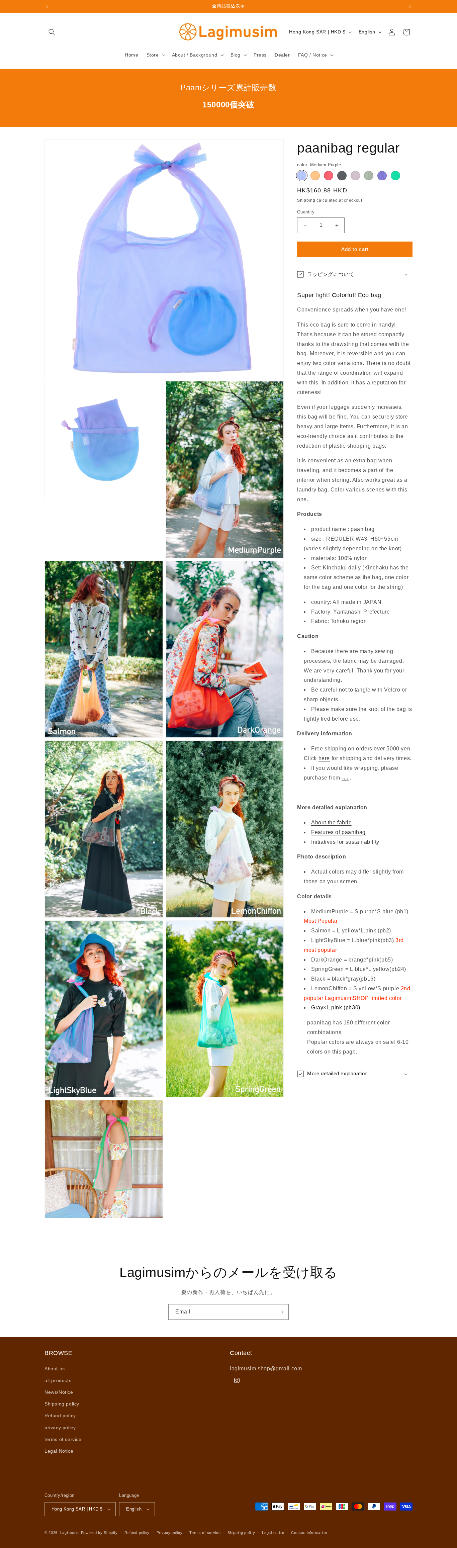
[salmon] (315, 175)
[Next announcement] (410, 6)
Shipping (306, 200)
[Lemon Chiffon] (355, 175)
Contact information (309, 1533)
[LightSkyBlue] (382, 175)
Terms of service (204, 1533)
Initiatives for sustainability (345, 842)
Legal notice (273, 1533)
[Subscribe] (281, 1312)
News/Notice (58, 1392)
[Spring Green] (395, 175)
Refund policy (60, 1415)
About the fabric (331, 822)
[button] (51, 32)
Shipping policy (61, 1403)
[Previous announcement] (46, 6)
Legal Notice (58, 1451)
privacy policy (60, 1427)
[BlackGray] (342, 175)
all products (57, 1380)
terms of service (63, 1439)
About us (54, 1368)
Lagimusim (70, 1533)
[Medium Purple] (301, 175)
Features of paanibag (338, 832)
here (324, 758)
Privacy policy (170, 1533)
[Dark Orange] (328, 175)
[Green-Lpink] (368, 175)
